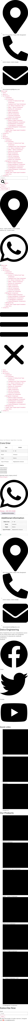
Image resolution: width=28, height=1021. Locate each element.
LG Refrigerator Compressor (15, 125)
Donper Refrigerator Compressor (16, 122)
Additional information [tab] (8, 513)
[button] (14, 338)
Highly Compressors (13, 112)
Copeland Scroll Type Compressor (17, 104)
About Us (5, 94)
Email (1, 1011)
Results (3, 186)
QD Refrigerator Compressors (16, 123)
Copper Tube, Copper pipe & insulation (15, 130)
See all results (4, 188)
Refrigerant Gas (9, 128)
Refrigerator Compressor (11, 118)
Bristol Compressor (13, 110)
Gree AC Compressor (13, 114)
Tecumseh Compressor (14, 115)
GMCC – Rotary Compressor (15, 107)
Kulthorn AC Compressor (14, 117)
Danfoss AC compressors (14, 109)
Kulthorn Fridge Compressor (15, 120)
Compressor (8, 97)
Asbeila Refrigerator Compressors (17, 127)
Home (4, 92)
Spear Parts (8, 131)
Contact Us (6, 133)
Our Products (6, 96)
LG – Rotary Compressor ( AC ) (16, 105)
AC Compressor (9, 99)
